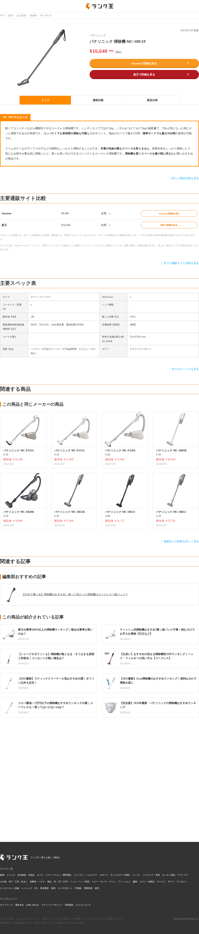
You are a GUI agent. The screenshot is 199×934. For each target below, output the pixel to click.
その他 (3, 881)
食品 (49, 881)
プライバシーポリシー (52, 905)
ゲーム (112, 881)
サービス (161, 881)
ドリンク (11, 875)
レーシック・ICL (30, 888)
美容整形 (44, 888)
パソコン (136, 875)
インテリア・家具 (151, 875)
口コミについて (83, 905)
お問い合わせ (32, 905)
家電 (2, 875)
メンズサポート (65, 888)
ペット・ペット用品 (79, 881)
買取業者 (88, 888)
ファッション (124, 881)
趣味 (135, 881)
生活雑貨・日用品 (26, 875)
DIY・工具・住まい (18, 881)
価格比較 (98, 100)
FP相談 (78, 888)
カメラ (40, 875)
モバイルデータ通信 (120, 875)
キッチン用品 (168, 875)
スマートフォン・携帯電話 (58, 875)
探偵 (53, 888)
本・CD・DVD (61, 881)
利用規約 (69, 905)
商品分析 (152, 100)
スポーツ (104, 875)
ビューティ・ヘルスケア (85, 875)
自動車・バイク (37, 881)
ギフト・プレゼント (177, 881)
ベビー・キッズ (99, 881)
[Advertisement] (99, 776)
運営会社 (19, 905)
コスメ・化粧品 (147, 881)
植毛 (97, 888)
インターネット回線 (9, 888)
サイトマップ (6, 905)
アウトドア (182, 875)
